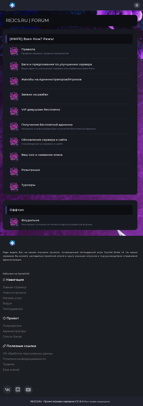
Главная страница (14, 287)
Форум (7, 303)
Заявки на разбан (34, 94)
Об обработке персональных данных (28, 353)
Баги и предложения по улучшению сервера (56, 64)
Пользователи (12, 325)
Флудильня (30, 220)
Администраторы (14, 331)
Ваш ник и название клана (41, 154)
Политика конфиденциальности (24, 359)
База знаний (11, 369)
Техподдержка (13, 309)
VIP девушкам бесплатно (40, 109)
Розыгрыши (30, 170)
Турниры (28, 185)
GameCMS (23, 273)
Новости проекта (14, 292)
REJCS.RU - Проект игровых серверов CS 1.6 (56, 401)
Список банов (12, 336)
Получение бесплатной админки (47, 124)
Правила (28, 49)
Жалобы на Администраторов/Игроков (51, 79)
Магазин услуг (12, 298)
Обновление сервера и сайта (44, 139)
